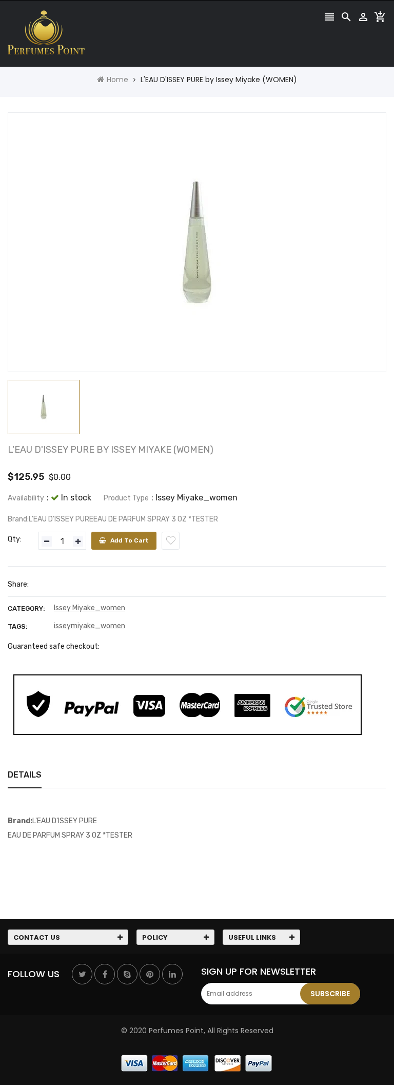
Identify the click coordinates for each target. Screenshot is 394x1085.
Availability (26, 498)
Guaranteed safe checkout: (54, 646)
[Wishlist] (171, 541)
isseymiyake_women (89, 626)
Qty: (15, 539)
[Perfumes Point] (197, 1062)
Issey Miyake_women (89, 608)
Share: (18, 584)
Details (25, 775)
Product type (126, 498)
